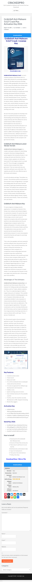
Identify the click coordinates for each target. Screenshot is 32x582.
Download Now (17, 35)
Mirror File (22, 459)
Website (4, 546)
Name (4, 533)
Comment (5, 512)
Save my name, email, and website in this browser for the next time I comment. (15, 556)
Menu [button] (16, 10)
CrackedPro (16, 2)
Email (4, 540)
